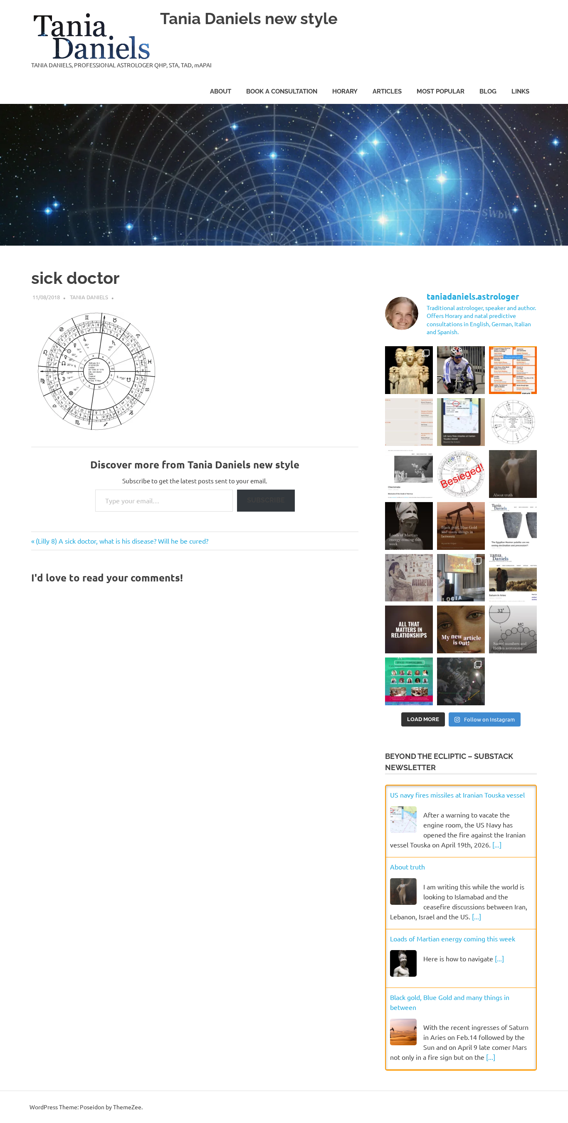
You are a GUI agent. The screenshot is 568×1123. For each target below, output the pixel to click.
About (220, 91)
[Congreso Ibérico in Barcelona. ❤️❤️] (461, 578)
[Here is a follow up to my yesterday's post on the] (409, 474)
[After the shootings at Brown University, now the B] (461, 681)
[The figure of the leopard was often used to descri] (409, 578)
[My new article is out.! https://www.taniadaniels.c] (513, 578)
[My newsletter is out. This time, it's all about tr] (513, 474)
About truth (407, 866)
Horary (345, 91)
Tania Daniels (89, 296)
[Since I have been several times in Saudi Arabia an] (461, 526)
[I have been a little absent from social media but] (513, 629)
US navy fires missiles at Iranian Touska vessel (457, 795)
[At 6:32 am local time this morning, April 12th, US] (461, 474)
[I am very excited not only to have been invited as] (409, 422)
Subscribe (266, 500)
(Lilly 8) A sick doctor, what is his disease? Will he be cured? (121, 541)
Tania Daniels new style (249, 18)
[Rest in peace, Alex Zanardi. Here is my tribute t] (461, 370)
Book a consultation (281, 91)
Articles (387, 91)
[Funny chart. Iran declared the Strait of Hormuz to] (513, 422)
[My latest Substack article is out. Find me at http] (409, 629)
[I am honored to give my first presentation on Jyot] (513, 370)
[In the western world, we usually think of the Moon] (409, 370)
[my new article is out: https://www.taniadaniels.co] (513, 526)
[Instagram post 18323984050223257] (461, 629)
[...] (496, 844)
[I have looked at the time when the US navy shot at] (461, 422)
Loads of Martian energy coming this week (452, 938)
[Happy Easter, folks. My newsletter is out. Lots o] (409, 526)
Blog (487, 91)
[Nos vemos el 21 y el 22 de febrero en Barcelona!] (409, 681)
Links (520, 91)
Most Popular (440, 91)
